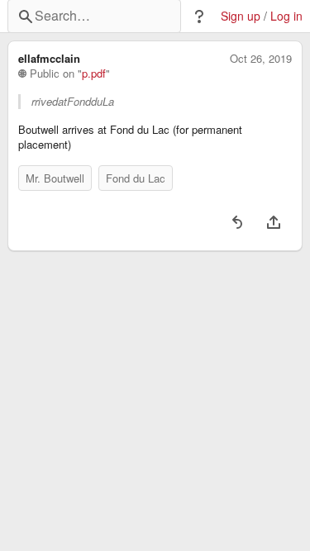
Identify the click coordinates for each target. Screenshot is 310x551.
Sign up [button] (240, 16)
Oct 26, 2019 (261, 58)
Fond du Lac (135, 178)
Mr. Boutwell (55, 178)
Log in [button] (286, 16)
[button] (199, 16)
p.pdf (94, 73)
